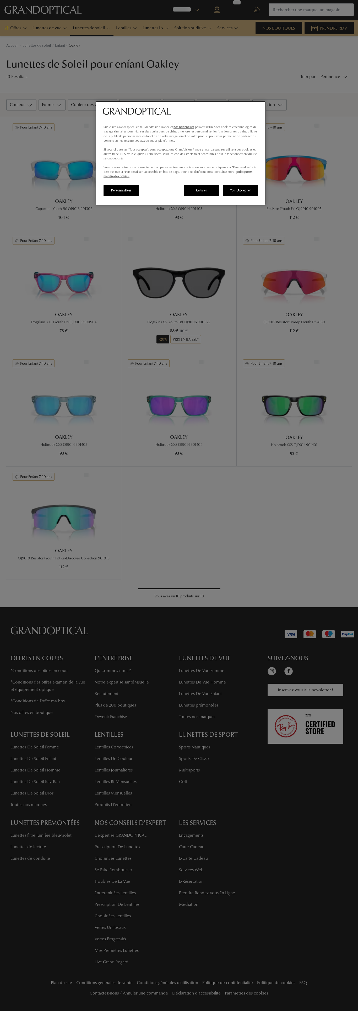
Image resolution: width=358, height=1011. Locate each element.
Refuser (201, 190)
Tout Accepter (240, 190)
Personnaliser (121, 190)
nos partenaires (183, 127)
